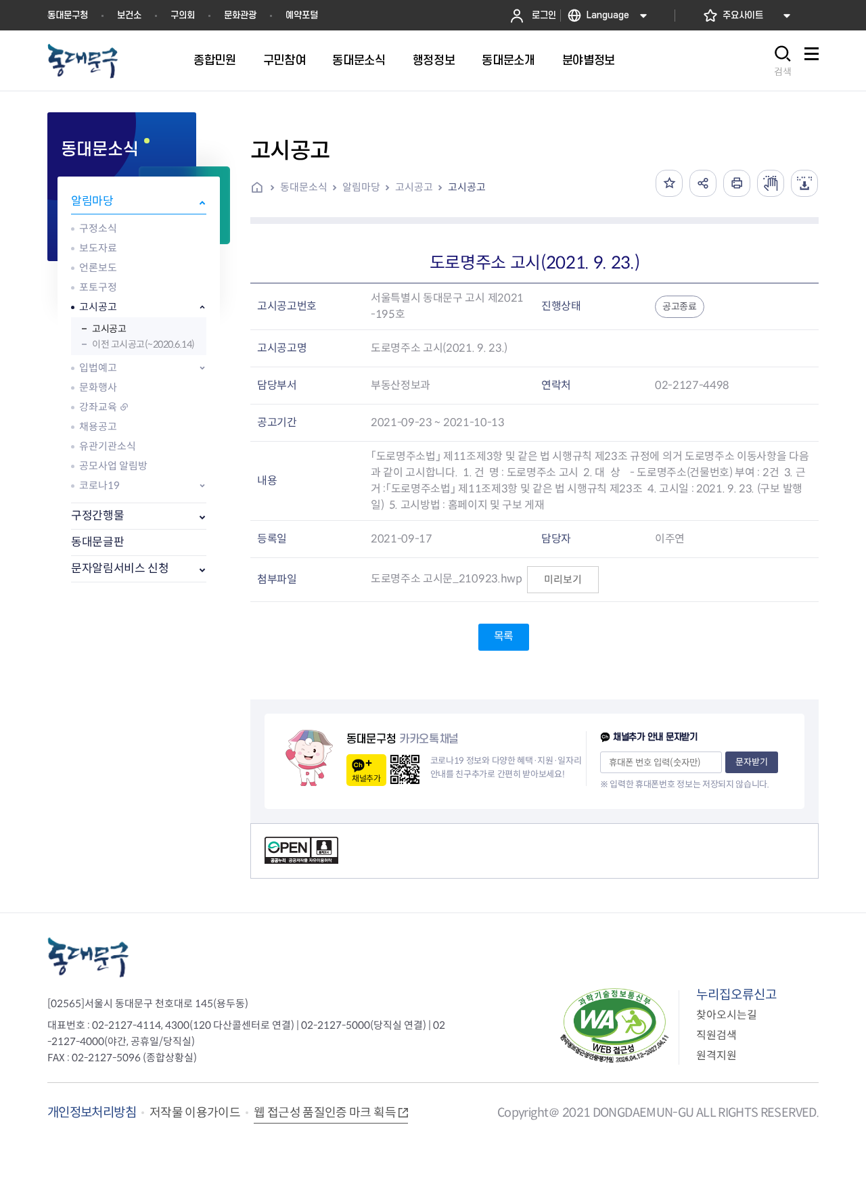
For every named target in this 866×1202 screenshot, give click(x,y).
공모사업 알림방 (113, 465)
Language (608, 15)
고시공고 (98, 306)
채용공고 (98, 426)
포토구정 (98, 287)
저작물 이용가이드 (195, 1112)
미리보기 (563, 579)
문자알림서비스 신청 (120, 568)
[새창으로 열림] (770, 183)
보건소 (129, 15)
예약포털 (302, 15)
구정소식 (98, 228)
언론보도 (98, 267)
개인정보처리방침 (91, 1112)
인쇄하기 (736, 183)
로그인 (544, 15)
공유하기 (702, 183)
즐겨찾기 (669, 183)
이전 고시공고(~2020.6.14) (143, 344)
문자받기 (751, 762)
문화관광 (240, 15)
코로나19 (99, 485)
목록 (504, 636)
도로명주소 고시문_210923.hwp (446, 579)
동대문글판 (97, 542)
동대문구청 (67, 15)
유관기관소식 (107, 446)
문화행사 (98, 387)
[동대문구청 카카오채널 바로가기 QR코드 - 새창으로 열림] (405, 769)
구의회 (182, 15)
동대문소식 (303, 187)
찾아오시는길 (726, 1015)
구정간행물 (97, 516)
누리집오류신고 (736, 994)
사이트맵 (811, 61)
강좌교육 (98, 406)
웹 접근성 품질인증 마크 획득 (325, 1112)
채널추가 (366, 778)
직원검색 (716, 1035)
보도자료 (98, 247)
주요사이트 (743, 15)
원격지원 (716, 1055)
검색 (783, 72)
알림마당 (92, 201)
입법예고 (98, 367)
